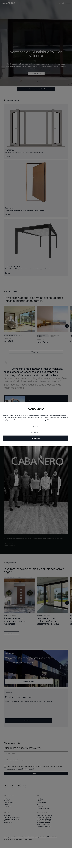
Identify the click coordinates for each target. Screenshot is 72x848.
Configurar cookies (35, 432)
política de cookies (51, 420)
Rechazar (35, 427)
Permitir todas (36, 438)
